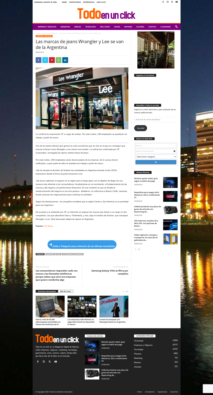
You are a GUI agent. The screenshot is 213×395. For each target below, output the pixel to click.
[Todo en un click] (107, 13)
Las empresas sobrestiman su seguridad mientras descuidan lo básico (81, 322)
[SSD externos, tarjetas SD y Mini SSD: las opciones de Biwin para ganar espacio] (170, 224)
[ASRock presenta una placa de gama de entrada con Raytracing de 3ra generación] (170, 210)
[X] (172, 2)
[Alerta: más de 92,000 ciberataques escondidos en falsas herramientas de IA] (50, 306)
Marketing (65, 27)
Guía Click (101, 2)
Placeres (140, 27)
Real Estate (105, 27)
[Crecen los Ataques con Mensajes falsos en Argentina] (113, 306)
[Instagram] (167, 2)
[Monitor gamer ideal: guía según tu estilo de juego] (170, 182)
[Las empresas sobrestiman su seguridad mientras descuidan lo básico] (82, 306)
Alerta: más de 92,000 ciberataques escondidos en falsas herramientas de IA (48, 322)
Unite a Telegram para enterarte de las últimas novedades (84, 246)
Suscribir (140, 128)
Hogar (117, 27)
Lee (64, 254)
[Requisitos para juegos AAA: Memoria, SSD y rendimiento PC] (170, 196)
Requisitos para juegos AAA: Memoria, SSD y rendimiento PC (147, 195)
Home (64, 2)
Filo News (48, 226)
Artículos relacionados (47, 291)
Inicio (37, 33)
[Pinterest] (52, 60)
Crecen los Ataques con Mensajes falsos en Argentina (112, 320)
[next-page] (126, 291)
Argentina (50, 254)
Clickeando (165, 27)
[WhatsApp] (58, 60)
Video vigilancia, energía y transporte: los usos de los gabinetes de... (146, 237)
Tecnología (90, 27)
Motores (128, 27)
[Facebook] (163, 2)
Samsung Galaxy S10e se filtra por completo (109, 272)
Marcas (77, 27)
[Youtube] (176, 2)
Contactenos (75, 2)
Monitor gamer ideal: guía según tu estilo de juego (146, 179)
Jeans (58, 254)
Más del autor (65, 291)
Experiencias (88, 2)
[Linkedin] (65, 60)
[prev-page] (123, 291)
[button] (176, 27)
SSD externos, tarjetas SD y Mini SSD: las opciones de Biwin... (146, 223)
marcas (70, 254)
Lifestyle (152, 27)
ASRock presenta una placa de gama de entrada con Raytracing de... (147, 209)
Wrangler (79, 254)
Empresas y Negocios (47, 27)
